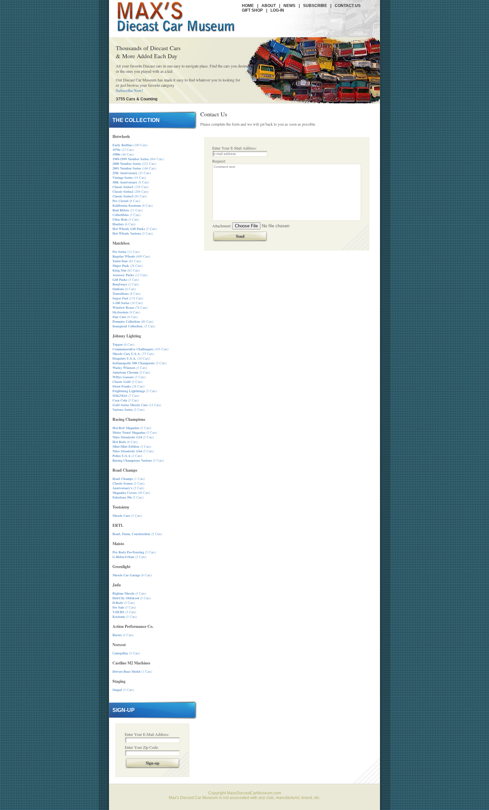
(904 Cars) (138, 159)
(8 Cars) (126, 200)
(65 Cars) (126, 261)
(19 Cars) (129, 177)
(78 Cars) (129, 307)
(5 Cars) (126, 214)
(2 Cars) (125, 284)
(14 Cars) (136, 405)
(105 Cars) (140, 349)
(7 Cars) (125, 395)
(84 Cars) (129, 196)
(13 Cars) (127, 210)
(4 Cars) (122, 635)
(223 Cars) (134, 163)
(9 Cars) (130, 182)
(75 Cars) (133, 353)
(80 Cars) (132, 321)
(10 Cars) (131, 358)
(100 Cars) (129, 145)
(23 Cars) (123, 149)
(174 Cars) (127, 298)
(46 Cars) (123, 154)
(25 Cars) (131, 173)
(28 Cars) (127, 265)
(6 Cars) (123, 224)
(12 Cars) (126, 251)
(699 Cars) (131, 256)
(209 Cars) (130, 191)
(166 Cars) (134, 168)
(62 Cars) (126, 270)
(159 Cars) (130, 186)
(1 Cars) (128, 478)
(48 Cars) (131, 492)
